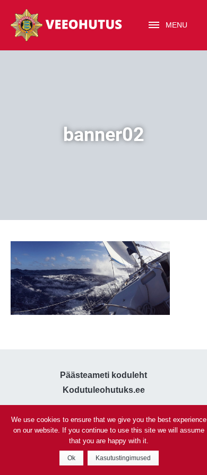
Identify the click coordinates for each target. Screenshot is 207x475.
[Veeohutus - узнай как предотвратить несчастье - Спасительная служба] (66, 25)
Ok (71, 458)
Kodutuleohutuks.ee (104, 389)
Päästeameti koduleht (103, 375)
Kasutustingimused (123, 458)
